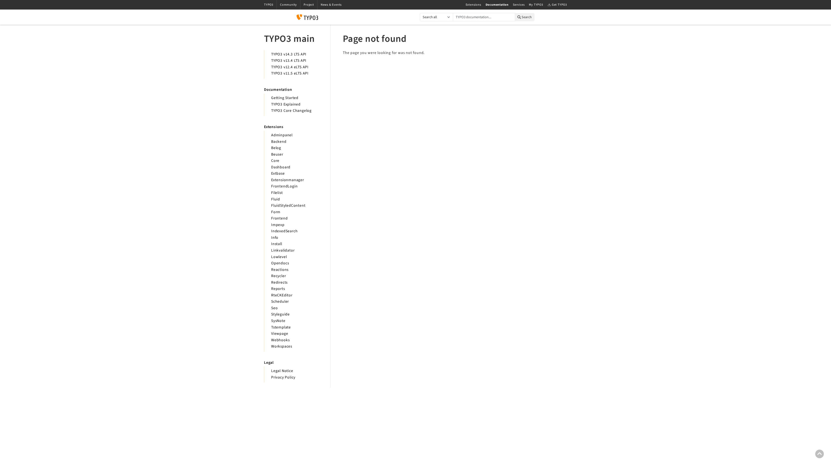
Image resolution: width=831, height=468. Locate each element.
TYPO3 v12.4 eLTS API (290, 67)
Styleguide (280, 314)
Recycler (278, 276)
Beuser (277, 154)
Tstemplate (281, 327)
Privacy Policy (283, 377)
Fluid (275, 199)
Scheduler (280, 301)
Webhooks (280, 340)
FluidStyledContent (288, 205)
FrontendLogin (284, 186)
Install (276, 244)
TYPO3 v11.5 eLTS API (290, 73)
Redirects (279, 282)
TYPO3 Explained (286, 104)
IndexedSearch (284, 231)
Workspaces (281, 346)
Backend (279, 141)
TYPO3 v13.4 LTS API (288, 60)
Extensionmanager (287, 180)
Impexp (278, 225)
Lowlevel (279, 257)
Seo (274, 308)
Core (275, 160)
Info (274, 237)
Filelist (277, 192)
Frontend (279, 218)
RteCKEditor (282, 295)
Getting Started (284, 98)
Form (275, 212)
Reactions (279, 269)
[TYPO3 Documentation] (307, 17)
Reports (278, 288)
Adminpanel (282, 135)
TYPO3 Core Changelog (291, 110)
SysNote (278, 320)
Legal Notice (282, 371)
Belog (276, 148)
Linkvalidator (283, 250)
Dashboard (280, 167)
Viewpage (279, 333)
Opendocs (280, 263)
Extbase (278, 173)
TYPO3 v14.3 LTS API (288, 54)
